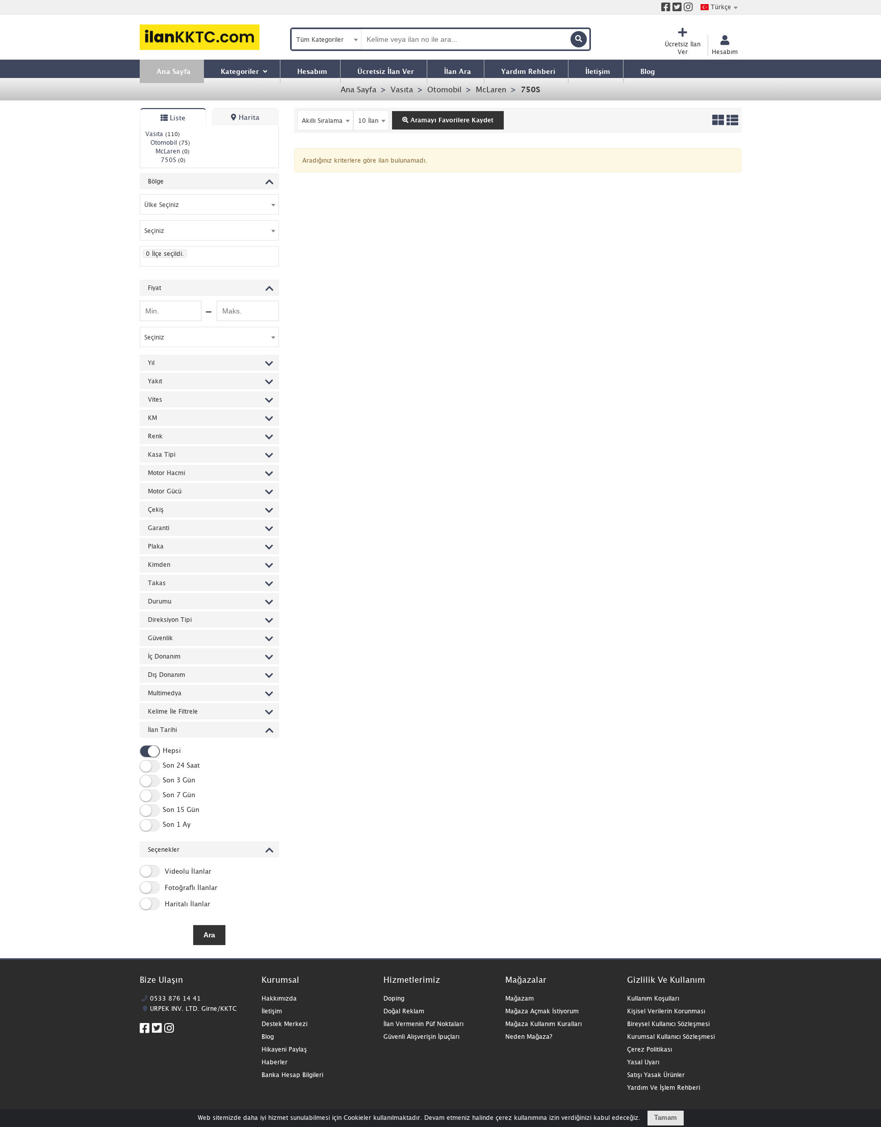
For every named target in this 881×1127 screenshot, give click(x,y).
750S (530, 89)
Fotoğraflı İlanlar (190, 887)
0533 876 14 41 (175, 998)
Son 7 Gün (179, 795)
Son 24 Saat (181, 766)
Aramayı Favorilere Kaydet (451, 120)
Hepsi (172, 751)
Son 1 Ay (177, 825)
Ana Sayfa (358, 89)
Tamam (665, 1117)
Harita (248, 117)
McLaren (491, 89)
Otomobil (444, 89)
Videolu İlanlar (187, 871)
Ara (209, 935)
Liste (177, 117)
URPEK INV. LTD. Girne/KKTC (193, 1008)
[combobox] (718, 7)
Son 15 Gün (181, 810)
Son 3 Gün (179, 780)
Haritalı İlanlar (186, 904)
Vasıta (402, 89)
